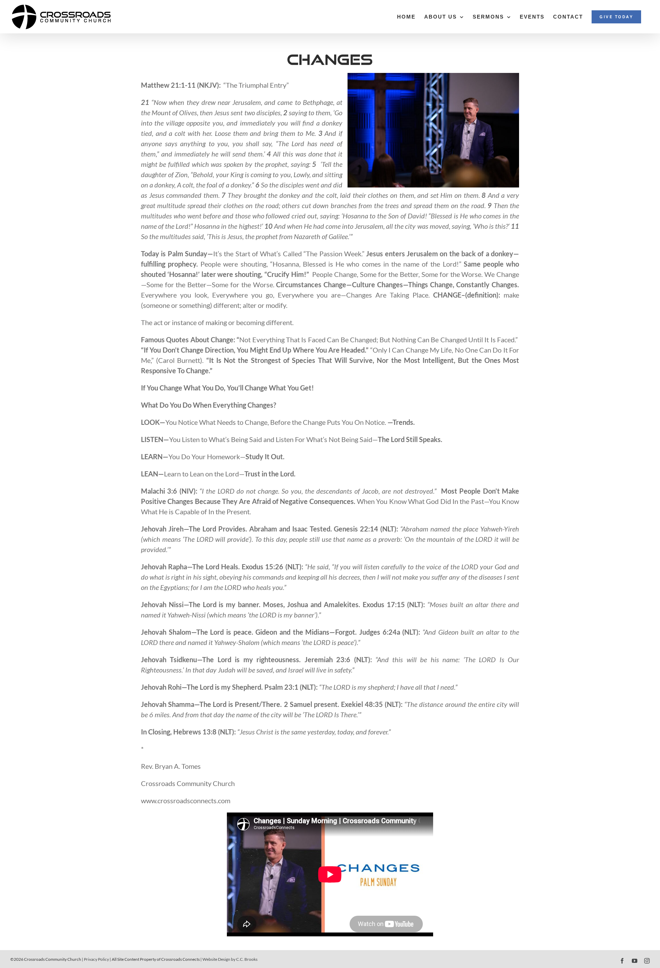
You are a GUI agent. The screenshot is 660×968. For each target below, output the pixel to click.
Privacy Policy (96, 959)
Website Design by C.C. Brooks (229, 959)
